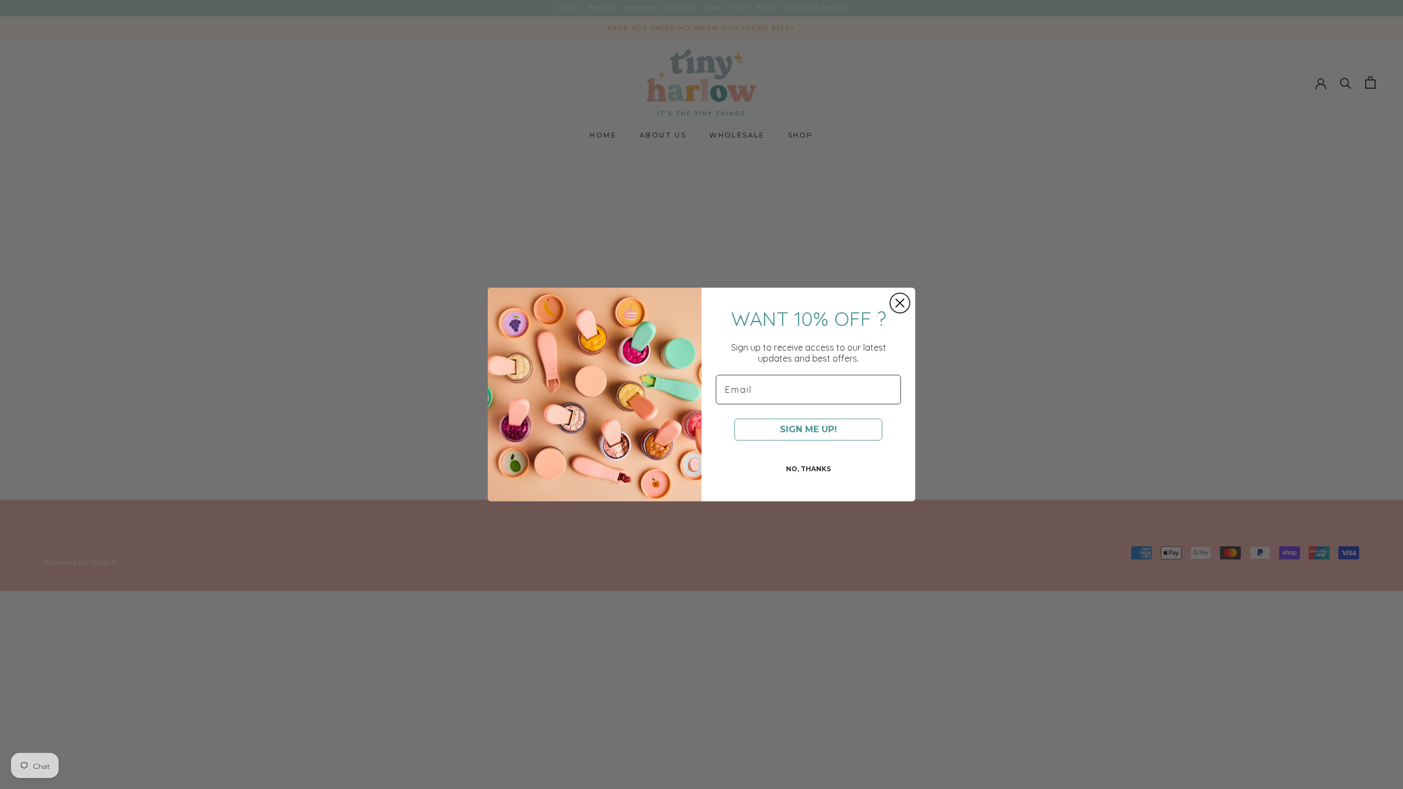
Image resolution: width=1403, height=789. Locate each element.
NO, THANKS (808, 469)
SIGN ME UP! (808, 429)
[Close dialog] (900, 303)
